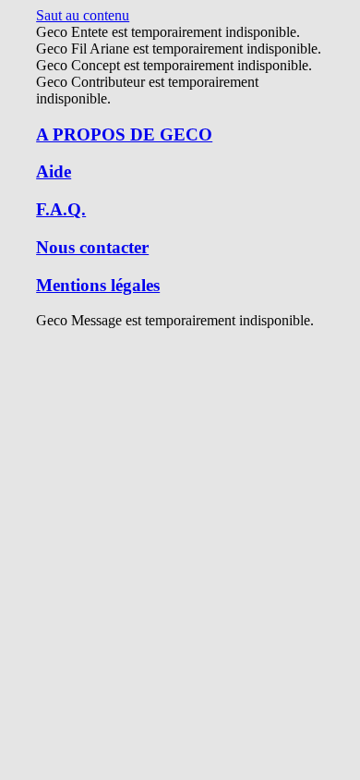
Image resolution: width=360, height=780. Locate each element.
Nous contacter (92, 247)
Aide (53, 171)
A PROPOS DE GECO (124, 134)
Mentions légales (98, 285)
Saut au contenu (82, 15)
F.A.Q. (61, 209)
